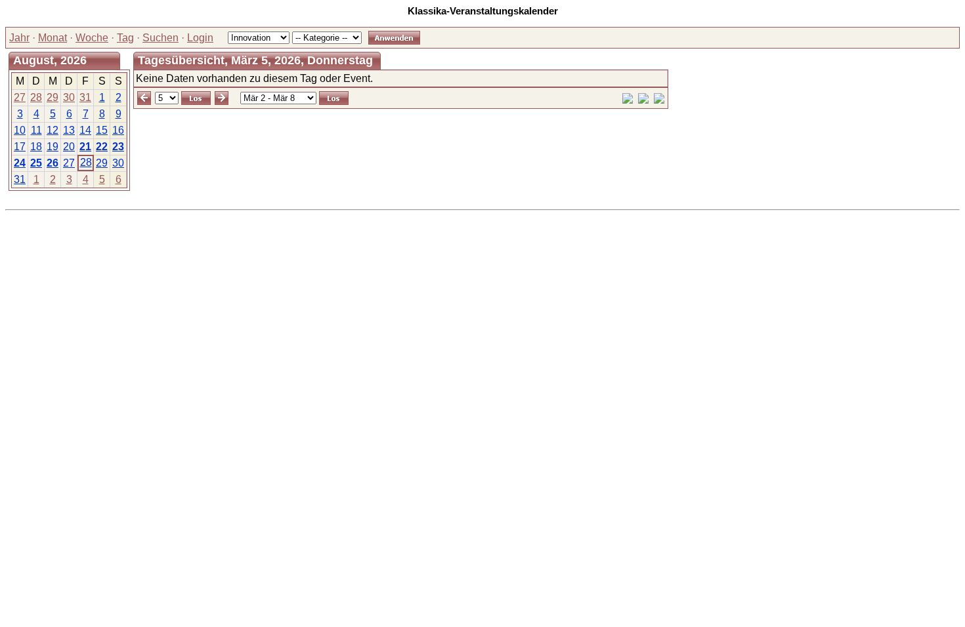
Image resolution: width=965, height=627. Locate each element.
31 (85, 97)
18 (36, 146)
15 (102, 130)
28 (36, 97)
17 (20, 146)
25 (36, 163)
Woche (91, 37)
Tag (125, 37)
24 (20, 163)
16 (118, 130)
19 (52, 146)
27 (20, 97)
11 (36, 130)
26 (52, 163)
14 (85, 130)
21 (85, 146)
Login (200, 37)
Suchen (160, 37)
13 (69, 130)
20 (69, 146)
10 (20, 130)
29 (52, 97)
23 (118, 146)
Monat (52, 37)
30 (69, 97)
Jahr (19, 37)
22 (102, 146)
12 (52, 130)
